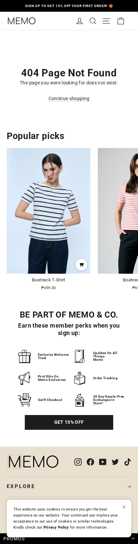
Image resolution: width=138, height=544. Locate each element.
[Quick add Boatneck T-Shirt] (81, 264)
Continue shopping (69, 98)
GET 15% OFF (69, 422)
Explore (21, 486)
